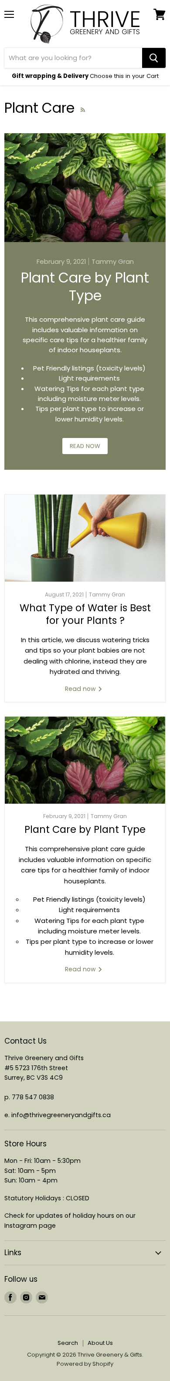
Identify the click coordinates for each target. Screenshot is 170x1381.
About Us (100, 1343)
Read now (85, 446)
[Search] (154, 58)
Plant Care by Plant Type (85, 286)
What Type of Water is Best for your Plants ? (85, 614)
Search (68, 1343)
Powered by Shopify (85, 1364)
